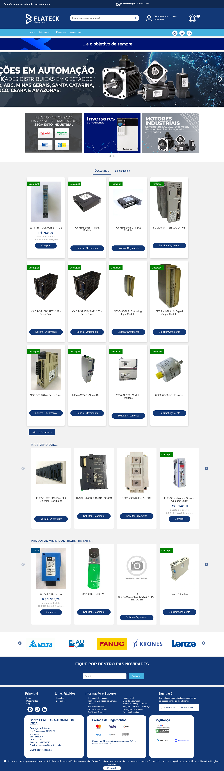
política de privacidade (185, 761)
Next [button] (206, 468)
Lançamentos (122, 170)
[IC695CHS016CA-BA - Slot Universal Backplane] (51, 472)
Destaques (61, 32)
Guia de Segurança (131, 701)
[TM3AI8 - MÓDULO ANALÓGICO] (94, 472)
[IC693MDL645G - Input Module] (128, 202)
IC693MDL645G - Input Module (128, 229)
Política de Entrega (96, 712)
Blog (28, 704)
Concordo (112, 768)
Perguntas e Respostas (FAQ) (136, 706)
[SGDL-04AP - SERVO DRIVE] (169, 202)
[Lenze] (148, 644)
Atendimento (75, 32)
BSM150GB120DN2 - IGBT (136, 498)
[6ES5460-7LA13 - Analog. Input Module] (128, 286)
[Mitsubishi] (183, 644)
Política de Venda (96, 706)
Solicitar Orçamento (87, 248)
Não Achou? (188, 707)
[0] (192, 21)
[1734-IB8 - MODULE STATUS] (45, 202)
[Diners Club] (112, 735)
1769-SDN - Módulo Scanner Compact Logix (179, 499)
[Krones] (112, 644)
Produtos (60, 698)
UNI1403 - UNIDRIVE (94, 594)
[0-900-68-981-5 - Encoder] (169, 369)
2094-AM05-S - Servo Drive (87, 395)
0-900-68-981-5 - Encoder (169, 395)
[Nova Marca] (112, 44)
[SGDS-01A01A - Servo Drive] (45, 369)
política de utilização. (208, 761)
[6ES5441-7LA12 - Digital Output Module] (169, 286)
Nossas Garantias (131, 712)
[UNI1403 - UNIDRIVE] (94, 568)
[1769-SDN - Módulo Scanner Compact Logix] (179, 472)
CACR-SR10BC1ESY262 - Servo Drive (46, 312)
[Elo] (125, 727)
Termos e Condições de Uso (135, 704)
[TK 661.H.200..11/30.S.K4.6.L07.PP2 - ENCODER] (136, 568)
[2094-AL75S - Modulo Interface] (128, 369)
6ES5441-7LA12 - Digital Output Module (169, 312)
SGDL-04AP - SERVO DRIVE (169, 227)
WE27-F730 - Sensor (51, 594)
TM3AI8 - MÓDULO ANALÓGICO (94, 498)
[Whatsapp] (112, 79)
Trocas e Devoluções (97, 709)
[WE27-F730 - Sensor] (51, 568)
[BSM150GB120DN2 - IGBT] (136, 472)
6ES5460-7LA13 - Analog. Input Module (128, 312)
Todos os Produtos (40, 432)
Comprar (46, 245)
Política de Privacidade (98, 698)
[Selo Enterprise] (181, 741)
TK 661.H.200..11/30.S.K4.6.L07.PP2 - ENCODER (137, 597)
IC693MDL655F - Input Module (87, 229)
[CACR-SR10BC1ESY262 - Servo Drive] (45, 286)
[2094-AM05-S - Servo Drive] (87, 369)
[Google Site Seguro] (162, 729)
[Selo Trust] (163, 741)
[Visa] (112, 727)
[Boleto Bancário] (125, 735)
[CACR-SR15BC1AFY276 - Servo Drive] (87, 286)
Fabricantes (44, 32)
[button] (220, 79)
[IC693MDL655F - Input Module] (87, 202)
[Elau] (40, 644)
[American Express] (98, 735)
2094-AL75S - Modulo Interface (128, 396)
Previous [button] (23, 468)
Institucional (128, 698)
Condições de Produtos (133, 709)
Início (32, 32)
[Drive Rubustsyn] (179, 568)
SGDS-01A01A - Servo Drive (45, 395)
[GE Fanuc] (76, 644)
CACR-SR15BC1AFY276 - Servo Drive (87, 312)
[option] (51, 488)
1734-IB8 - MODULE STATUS (46, 227)
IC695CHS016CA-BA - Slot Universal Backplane (51, 499)
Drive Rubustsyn (179, 594)
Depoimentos (32, 701)
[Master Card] (99, 727)
